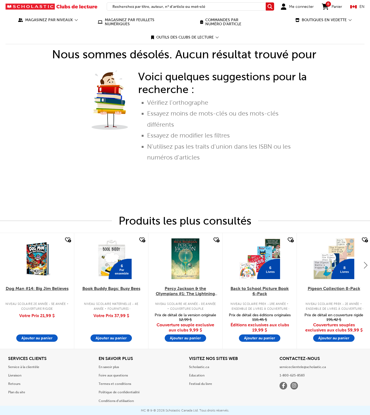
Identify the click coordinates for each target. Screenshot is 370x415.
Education (197, 375)
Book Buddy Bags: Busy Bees (111, 288)
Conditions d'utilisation (116, 401)
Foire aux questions (113, 375)
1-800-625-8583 (292, 375)
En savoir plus (109, 367)
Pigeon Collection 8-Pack (334, 288)
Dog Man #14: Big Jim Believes (37, 288)
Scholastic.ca (199, 367)
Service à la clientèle (23, 367)
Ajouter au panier (37, 338)
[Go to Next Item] (365, 265)
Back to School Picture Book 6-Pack (260, 291)
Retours (14, 384)
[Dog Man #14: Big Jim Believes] (37, 258)
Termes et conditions (115, 384)
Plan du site (16, 392)
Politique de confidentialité (119, 392)
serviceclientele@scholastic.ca (303, 367)
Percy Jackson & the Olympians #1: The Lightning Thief (185, 291)
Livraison (14, 375)
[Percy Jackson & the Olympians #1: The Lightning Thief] (185, 258)
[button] (48, 20)
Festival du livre (200, 384)
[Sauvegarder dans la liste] (67, 240)
